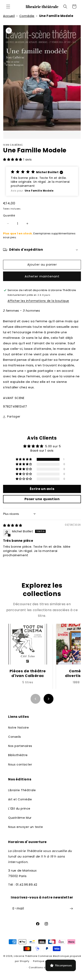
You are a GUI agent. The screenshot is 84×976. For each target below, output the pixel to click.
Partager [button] (13, 416)
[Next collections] (48, 699)
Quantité (9, 215)
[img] (12, 525)
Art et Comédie (20, 799)
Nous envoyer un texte (25, 827)
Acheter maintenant (42, 276)
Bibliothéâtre (18, 755)
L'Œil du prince (19, 809)
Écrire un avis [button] (42, 488)
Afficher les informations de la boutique (38, 301)
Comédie (26, 16)
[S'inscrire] (71, 908)
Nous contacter (20, 764)
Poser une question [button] (42, 499)
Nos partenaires (20, 746)
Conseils (14, 737)
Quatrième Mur (20, 818)
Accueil (9, 16)
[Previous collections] (35, 699)
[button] (8, 6)
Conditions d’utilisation (44, 967)
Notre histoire (18, 728)
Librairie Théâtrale (22, 790)
